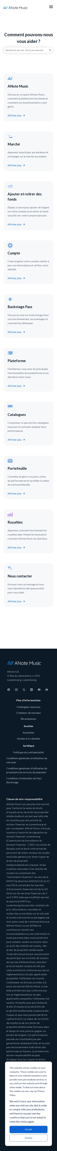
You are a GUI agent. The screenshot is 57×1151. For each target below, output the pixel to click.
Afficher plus (15, 115)
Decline (28, 1137)
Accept (28, 1129)
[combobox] (25, 50)
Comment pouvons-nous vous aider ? (28, 38)
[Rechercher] (50, 50)
